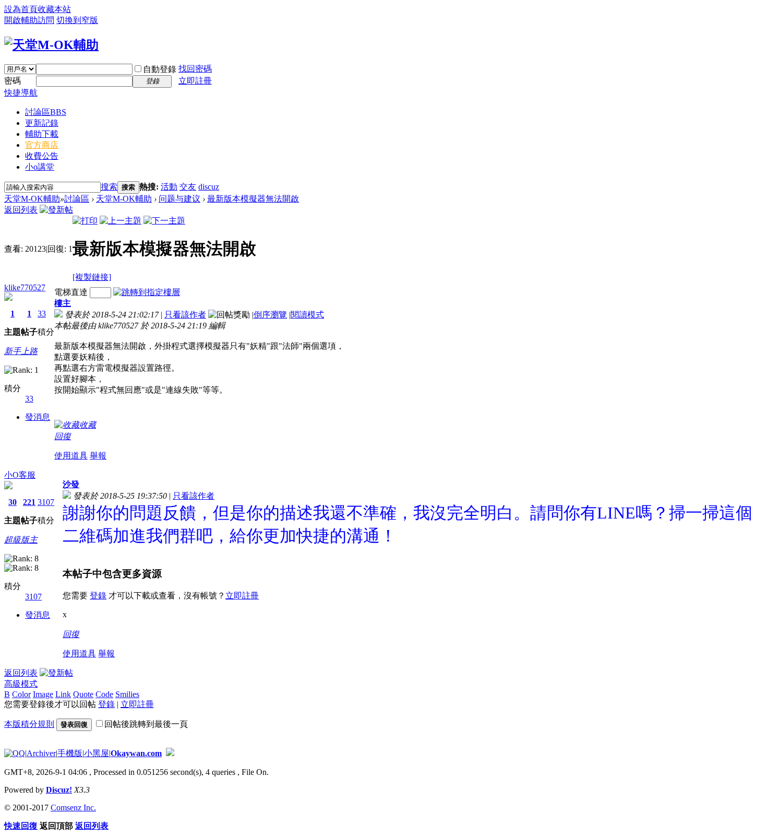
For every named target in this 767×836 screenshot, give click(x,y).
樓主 (62, 303)
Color (21, 694)
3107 (46, 502)
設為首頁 (21, 9)
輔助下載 (41, 133)
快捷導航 (21, 92)
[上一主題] (120, 220)
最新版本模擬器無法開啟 (253, 198)
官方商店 (41, 144)
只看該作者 (185, 314)
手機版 (69, 753)
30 (12, 502)
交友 (187, 186)
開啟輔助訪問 (29, 20)
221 (29, 502)
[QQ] (14, 753)
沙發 (71, 484)
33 (42, 313)
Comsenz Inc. (73, 807)
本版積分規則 (29, 724)
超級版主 (21, 539)
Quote (83, 694)
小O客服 (19, 474)
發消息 (37, 417)
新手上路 (21, 351)
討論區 (45, 112)
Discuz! (59, 789)
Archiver (41, 753)
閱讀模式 (307, 314)
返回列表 (21, 209)
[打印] (85, 220)
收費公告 (41, 155)
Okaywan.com (136, 753)
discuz (208, 186)
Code (104, 694)
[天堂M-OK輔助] (51, 45)
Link (63, 694)
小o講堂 (39, 166)
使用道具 (71, 455)
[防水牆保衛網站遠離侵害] (170, 753)
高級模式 (21, 683)
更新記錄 (41, 123)
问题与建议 (179, 198)
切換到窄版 (77, 20)
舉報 (98, 455)
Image (43, 694)
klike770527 (24, 287)
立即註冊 (195, 80)
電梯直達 (71, 292)
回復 (62, 436)
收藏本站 (54, 9)
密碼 (12, 80)
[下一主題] (164, 220)
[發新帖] (56, 209)
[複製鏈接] (92, 277)
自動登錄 (159, 69)
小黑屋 (96, 753)
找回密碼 (195, 68)
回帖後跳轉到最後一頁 (146, 724)
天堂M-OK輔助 (32, 198)
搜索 (109, 186)
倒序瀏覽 (270, 314)
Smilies (127, 694)
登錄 (98, 595)
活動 (169, 186)
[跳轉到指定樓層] (146, 292)
